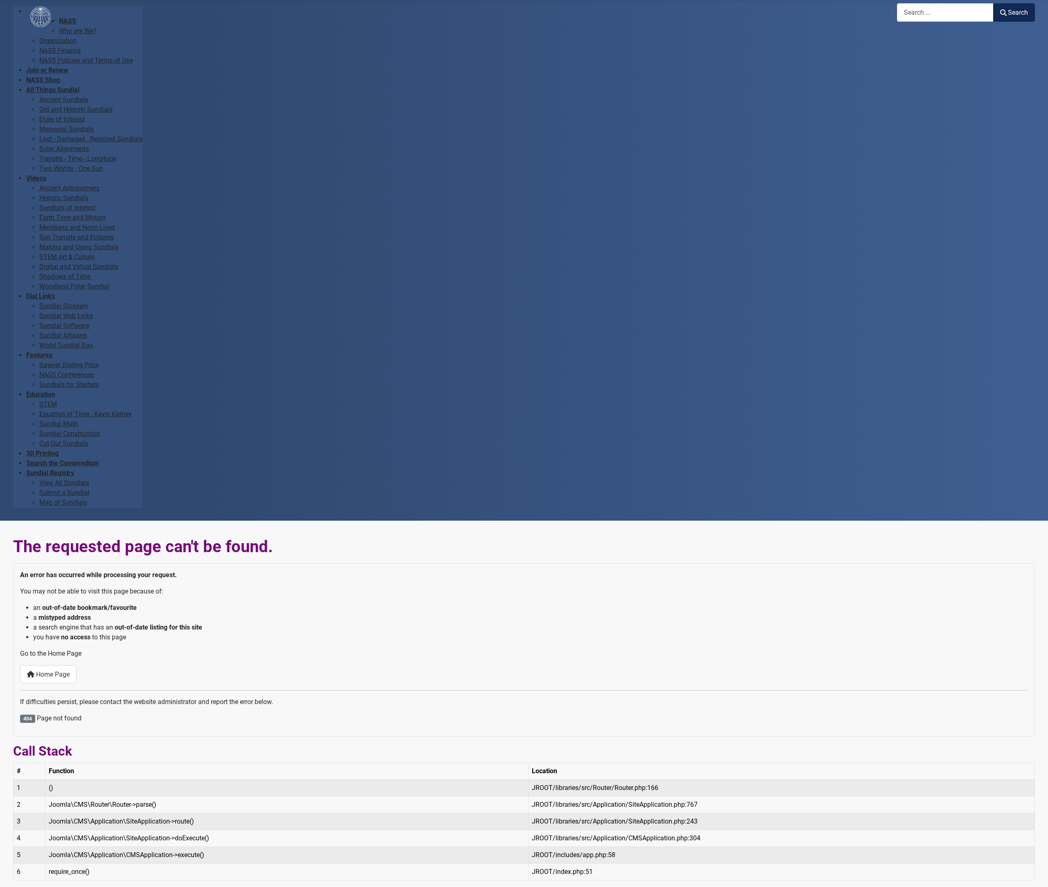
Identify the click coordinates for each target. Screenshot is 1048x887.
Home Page (52, 674)
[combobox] (945, 12)
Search (1018, 12)
